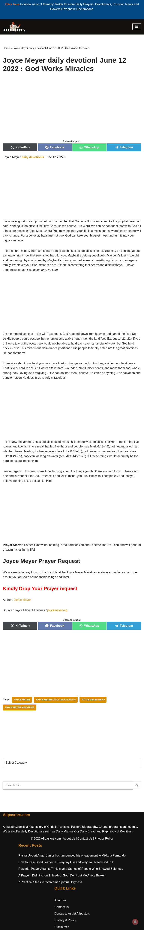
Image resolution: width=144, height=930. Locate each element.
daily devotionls (33, 157)
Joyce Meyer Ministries (19, 707)
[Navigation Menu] (136, 27)
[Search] (137, 785)
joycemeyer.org (57, 610)
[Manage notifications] (135, 922)
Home (6, 47)
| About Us (68, 838)
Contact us (61, 907)
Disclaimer (61, 927)
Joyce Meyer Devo (93, 699)
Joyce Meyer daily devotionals (56, 699)
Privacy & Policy (65, 920)
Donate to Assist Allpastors (72, 913)
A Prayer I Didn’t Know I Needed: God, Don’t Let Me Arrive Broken (62, 875)
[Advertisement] (72, 110)
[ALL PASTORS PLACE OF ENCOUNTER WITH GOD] (14, 26)
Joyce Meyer (22, 599)
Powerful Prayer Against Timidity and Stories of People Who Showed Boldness (70, 868)
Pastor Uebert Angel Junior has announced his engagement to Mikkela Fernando (72, 855)
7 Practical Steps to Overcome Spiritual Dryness (50, 882)
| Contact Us (84, 838)
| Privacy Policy (103, 838)
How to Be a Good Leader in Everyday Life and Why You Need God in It (65, 862)
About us (60, 900)
